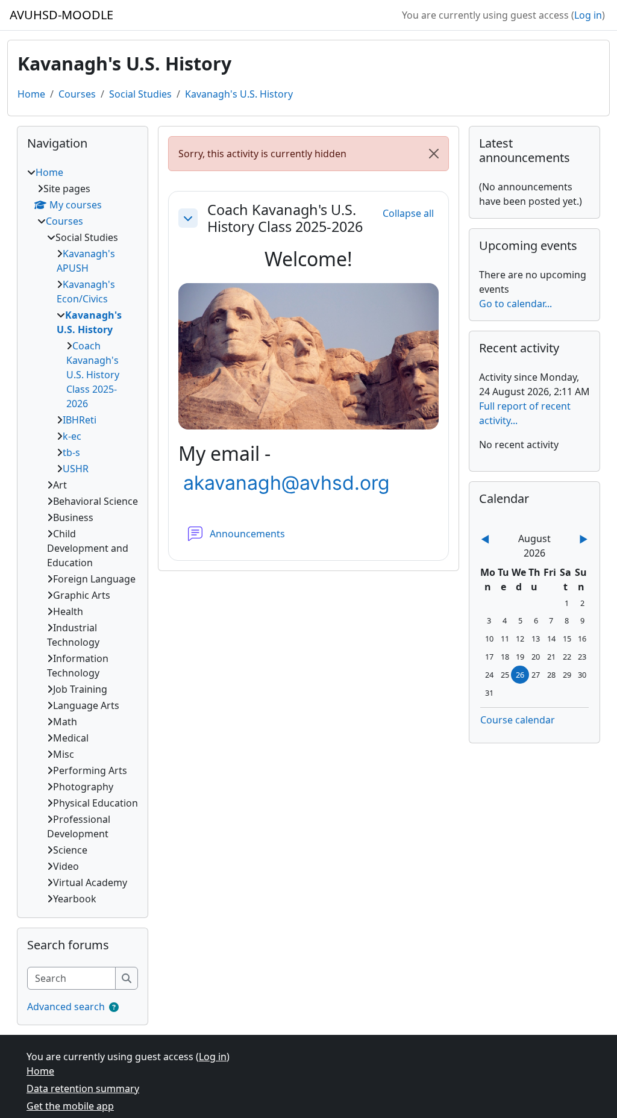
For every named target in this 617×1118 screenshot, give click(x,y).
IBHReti (79, 419)
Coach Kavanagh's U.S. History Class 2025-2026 (285, 218)
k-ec (72, 436)
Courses (77, 94)
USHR (76, 468)
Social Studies (140, 94)
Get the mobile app (70, 1106)
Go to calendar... (515, 303)
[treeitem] (82, 535)
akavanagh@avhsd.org (286, 483)
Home (31, 94)
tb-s (71, 452)
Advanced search (66, 1006)
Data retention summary (83, 1088)
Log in (588, 15)
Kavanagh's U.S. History (239, 94)
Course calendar (517, 719)
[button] (188, 218)
